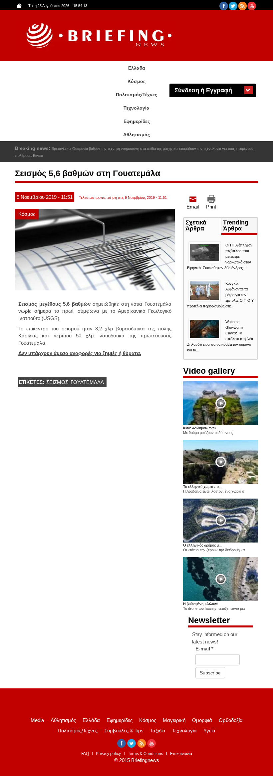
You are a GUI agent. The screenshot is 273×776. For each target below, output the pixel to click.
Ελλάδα (136, 68)
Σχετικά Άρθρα (203, 226)
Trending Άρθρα (235, 225)
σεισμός (57, 382)
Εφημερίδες (137, 121)
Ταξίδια (157, 730)
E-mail (204, 648)
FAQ (85, 753)
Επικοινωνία (181, 753)
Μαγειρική (174, 720)
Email (192, 206)
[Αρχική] (100, 36)
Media (37, 720)
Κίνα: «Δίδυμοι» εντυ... (201, 428)
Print (211, 206)
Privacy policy (108, 753)
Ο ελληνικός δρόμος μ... (202, 545)
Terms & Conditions (145, 753)
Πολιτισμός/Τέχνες (136, 94)
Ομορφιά (202, 720)
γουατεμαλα (87, 382)
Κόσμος (136, 81)
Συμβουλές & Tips (123, 730)
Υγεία (209, 730)
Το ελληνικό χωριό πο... (202, 487)
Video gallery (209, 370)
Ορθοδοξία (231, 720)
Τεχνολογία (136, 108)
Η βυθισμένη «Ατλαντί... (202, 604)
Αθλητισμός (136, 134)
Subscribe (210, 672)
